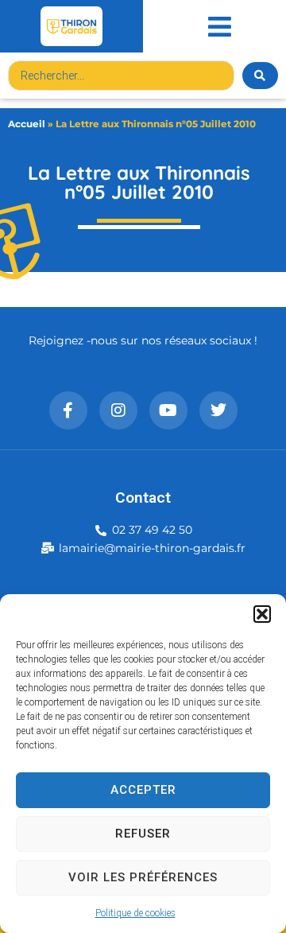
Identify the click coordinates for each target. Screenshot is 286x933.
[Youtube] (168, 410)
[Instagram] (118, 410)
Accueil (26, 124)
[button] (262, 614)
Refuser (143, 833)
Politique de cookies (135, 913)
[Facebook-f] (68, 410)
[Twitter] (218, 410)
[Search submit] (260, 75)
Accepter (143, 790)
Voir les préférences (143, 877)
